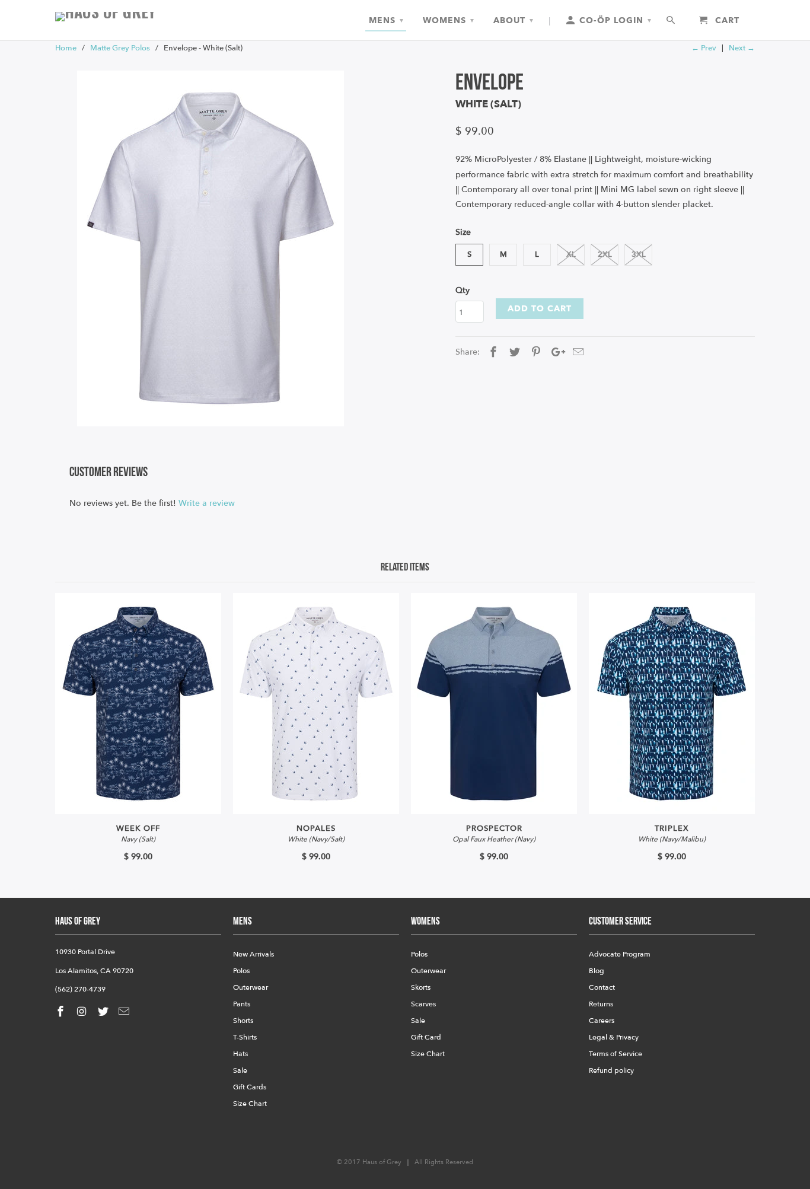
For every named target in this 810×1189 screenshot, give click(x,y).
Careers (601, 1020)
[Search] (672, 20)
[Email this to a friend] (576, 352)
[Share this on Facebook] (491, 352)
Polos (241, 971)
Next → (742, 48)
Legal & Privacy (614, 1037)
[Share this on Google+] (555, 352)
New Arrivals (253, 954)
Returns (601, 1004)
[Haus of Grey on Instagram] (83, 1012)
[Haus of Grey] (138, 16)
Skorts (420, 987)
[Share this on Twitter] (512, 352)
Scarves (423, 1004)
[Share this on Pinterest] (534, 352)
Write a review (206, 503)
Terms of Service (615, 1054)
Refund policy (611, 1070)
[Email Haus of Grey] (125, 1012)
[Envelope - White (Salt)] (210, 248)
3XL (639, 254)
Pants (241, 1004)
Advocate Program (619, 954)
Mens (386, 20)
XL (571, 254)
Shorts (243, 1020)
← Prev (703, 48)
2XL (605, 254)
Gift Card (426, 1037)
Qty (462, 290)
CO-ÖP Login (614, 20)
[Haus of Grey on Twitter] (104, 1012)
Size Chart (250, 1103)
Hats (240, 1054)
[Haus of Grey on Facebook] (61, 1012)
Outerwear (250, 987)
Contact (602, 987)
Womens (448, 20)
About (513, 20)
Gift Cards (249, 1087)
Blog (596, 971)
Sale (240, 1070)
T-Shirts (245, 1037)
